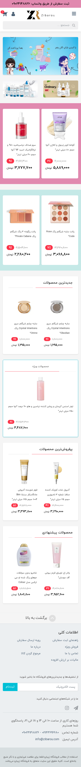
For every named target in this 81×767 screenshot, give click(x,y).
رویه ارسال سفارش (28, 640)
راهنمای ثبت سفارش (65, 640)
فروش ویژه (71, 647)
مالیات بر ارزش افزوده (64, 660)
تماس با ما (71, 654)
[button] (7, 14)
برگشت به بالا (36, 618)
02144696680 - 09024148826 (40, 733)
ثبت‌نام (10, 687)
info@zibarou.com (47, 739)
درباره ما (35, 647)
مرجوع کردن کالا (30, 654)
